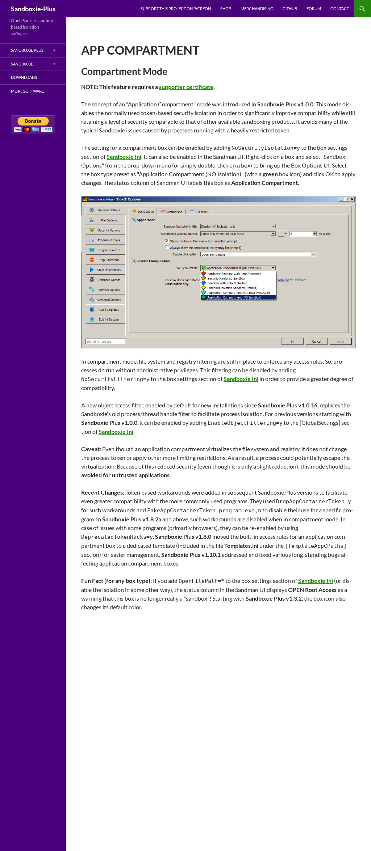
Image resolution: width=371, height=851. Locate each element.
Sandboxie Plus (27, 50)
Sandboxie (22, 64)
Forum (314, 8)
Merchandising (257, 8)
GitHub (290, 8)
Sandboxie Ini (124, 156)
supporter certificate (186, 86)
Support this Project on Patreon (176, 8)
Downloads (24, 77)
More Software (27, 91)
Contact (339, 8)
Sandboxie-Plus (33, 9)
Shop (225, 8)
